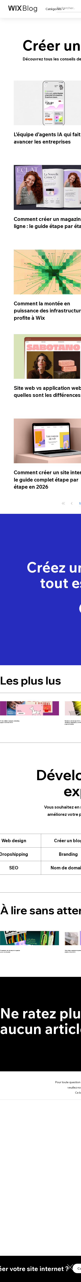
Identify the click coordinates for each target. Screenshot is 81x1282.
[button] (70, 1267)
